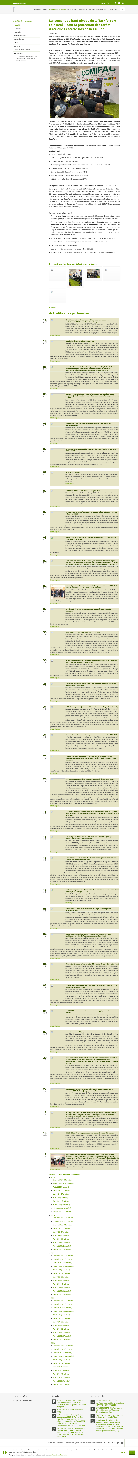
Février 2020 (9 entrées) (61, 1381)
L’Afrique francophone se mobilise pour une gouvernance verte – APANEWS (91, 735)
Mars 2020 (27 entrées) (61, 1377)
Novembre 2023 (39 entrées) (63, 1221)
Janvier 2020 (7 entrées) (61, 1384)
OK (132, 1452)
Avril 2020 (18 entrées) (61, 1374)
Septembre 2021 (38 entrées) (63, 1311)
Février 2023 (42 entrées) (62, 1246)
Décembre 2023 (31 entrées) (63, 1218)
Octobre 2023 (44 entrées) (62, 1225)
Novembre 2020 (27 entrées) (63, 1349)
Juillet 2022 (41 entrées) (61, 1273)
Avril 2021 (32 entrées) (61, 1329)
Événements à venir (20, 35)
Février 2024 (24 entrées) (62, 1208)
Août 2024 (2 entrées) (61, 1187)
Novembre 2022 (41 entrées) (63, 1259)
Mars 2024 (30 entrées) (61, 1205)
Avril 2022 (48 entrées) (61, 1284)
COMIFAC (17, 46)
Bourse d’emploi (19, 39)
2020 (53, 1343)
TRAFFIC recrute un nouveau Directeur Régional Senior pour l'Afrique (109, 1416)
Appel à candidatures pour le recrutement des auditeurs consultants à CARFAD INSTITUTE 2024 (110, 1403)
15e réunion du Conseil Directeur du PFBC (79, 341)
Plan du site (60, 1443)
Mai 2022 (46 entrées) (61, 1280)
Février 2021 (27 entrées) (62, 1336)
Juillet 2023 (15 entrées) (61, 1228)
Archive (18, 28)
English (103, 3)
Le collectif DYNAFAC (72, 472)
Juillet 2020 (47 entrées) (61, 1363)
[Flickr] (119, 3)
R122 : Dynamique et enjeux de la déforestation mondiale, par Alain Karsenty (91, 707)
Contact (99, 1443)
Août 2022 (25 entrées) (61, 1270)
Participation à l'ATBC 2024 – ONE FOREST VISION (82, 632)
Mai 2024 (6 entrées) (60, 1197)
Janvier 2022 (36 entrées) (62, 1294)
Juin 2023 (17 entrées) (61, 1232)
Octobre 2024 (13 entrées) (62, 1180)
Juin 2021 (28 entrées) (61, 1322)
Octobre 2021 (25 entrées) (62, 1308)
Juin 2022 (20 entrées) (61, 1277)
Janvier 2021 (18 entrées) (62, 1339)
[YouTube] (123, 3)
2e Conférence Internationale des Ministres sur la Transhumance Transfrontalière (26, 59)
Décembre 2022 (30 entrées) (63, 1256)
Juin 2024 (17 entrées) (61, 1194)
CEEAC (16, 42)
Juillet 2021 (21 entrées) (61, 1318)
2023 (53, 1215)
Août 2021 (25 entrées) (61, 1315)
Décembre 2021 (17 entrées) (63, 1301)
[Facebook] (112, 3)
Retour (53, 307)
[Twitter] (108, 3)
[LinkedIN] (115, 3)
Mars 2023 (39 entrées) (61, 1242)
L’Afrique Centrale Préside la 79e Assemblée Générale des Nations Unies (90, 779)
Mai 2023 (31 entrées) (61, 1235)
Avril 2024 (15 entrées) (61, 1201)
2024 (53, 1177)
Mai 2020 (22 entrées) (61, 1370)
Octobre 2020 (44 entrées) (62, 1353)
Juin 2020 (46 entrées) (61, 1367)
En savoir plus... (55, 335)
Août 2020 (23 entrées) (61, 1360)
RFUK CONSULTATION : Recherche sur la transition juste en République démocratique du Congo (109, 1410)
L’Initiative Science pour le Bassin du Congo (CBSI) (82, 491)
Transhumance (18, 53)
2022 (53, 1253)
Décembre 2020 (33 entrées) (63, 1346)
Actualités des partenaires (22, 21)
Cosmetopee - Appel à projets (75, 1032)
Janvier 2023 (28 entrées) (62, 1250)
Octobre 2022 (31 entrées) (62, 1263)
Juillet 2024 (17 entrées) (61, 1190)
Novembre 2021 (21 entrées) (63, 1304)
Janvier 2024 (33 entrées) (62, 1212)
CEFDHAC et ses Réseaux (22, 49)
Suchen (122, 9)
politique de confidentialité (58, 1455)
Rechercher (51, 1443)
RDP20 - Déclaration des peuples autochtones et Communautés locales (89, 1133)
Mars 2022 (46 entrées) (61, 1287)
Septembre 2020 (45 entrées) (63, 1356)
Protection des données (88, 1443)
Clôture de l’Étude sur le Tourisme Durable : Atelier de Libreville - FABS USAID (92, 964)
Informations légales (72, 1443)
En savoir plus (122, 1452)
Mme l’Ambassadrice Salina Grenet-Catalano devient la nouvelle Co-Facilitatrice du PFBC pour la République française (71, 1404)
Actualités (17, 25)
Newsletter (17, 32)
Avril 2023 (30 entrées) (61, 1239)
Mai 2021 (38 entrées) (61, 1325)
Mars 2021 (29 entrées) (61, 1332)
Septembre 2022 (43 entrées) (63, 1266)
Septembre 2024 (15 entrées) (63, 1183)
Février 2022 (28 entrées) (62, 1291)
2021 (53, 1298)
